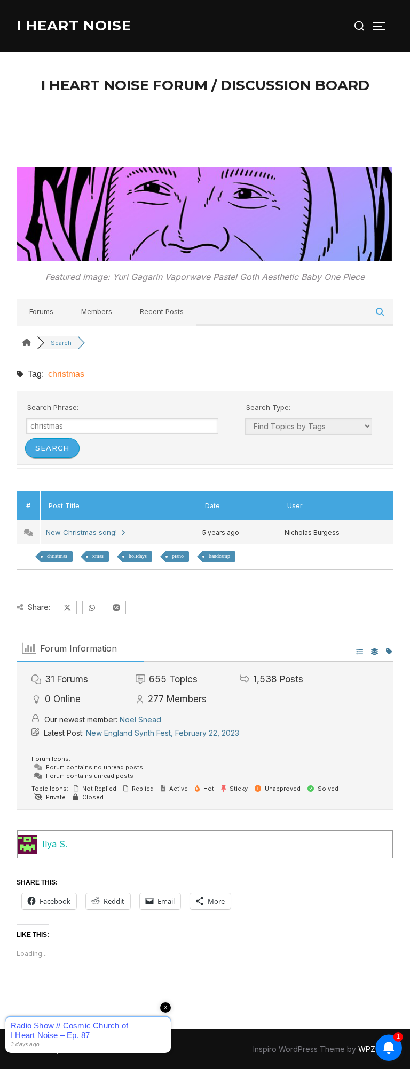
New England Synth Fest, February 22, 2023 (162, 732)
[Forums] (26, 343)
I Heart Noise (74, 25)
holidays (138, 556)
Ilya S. (54, 844)
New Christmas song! (83, 532)
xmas (98, 556)
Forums (41, 311)
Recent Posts (162, 311)
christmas (57, 556)
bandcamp (219, 556)
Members (96, 311)
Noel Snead (140, 719)
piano (178, 556)
